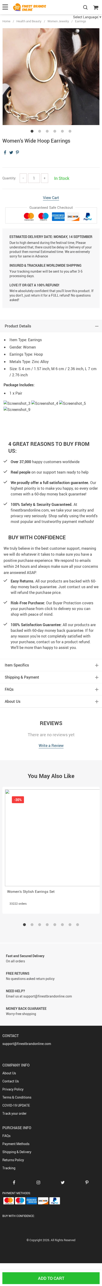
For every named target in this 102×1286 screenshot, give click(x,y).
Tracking (8, 1168)
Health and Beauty (29, 21)
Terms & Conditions (16, 1097)
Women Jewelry (58, 21)
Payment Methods (15, 1144)
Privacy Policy (12, 1089)
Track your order (14, 1113)
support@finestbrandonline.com (26, 1043)
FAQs (6, 1135)
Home (6, 21)
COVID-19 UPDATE (16, 1105)
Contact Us (10, 1081)
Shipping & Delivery (16, 1152)
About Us (9, 1073)
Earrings (80, 21)
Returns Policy (13, 1160)
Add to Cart (51, 1278)
